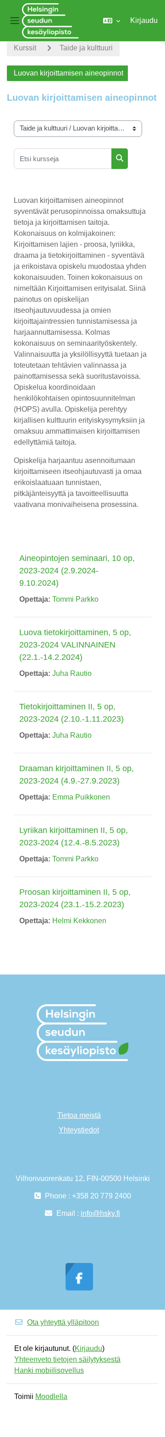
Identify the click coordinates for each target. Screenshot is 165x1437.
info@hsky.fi (100, 1213)
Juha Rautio (72, 673)
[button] (112, 20)
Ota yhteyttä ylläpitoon (63, 1322)
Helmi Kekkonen (79, 921)
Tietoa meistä (79, 1115)
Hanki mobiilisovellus (49, 1370)
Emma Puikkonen (81, 797)
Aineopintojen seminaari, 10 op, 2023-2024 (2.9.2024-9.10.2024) (77, 571)
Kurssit (25, 48)
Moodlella (51, 1396)
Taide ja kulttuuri (86, 48)
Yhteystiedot (79, 1130)
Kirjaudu (144, 20)
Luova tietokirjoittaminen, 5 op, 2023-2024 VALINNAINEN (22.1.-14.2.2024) (75, 645)
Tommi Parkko (75, 599)
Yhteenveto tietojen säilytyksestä (67, 1359)
